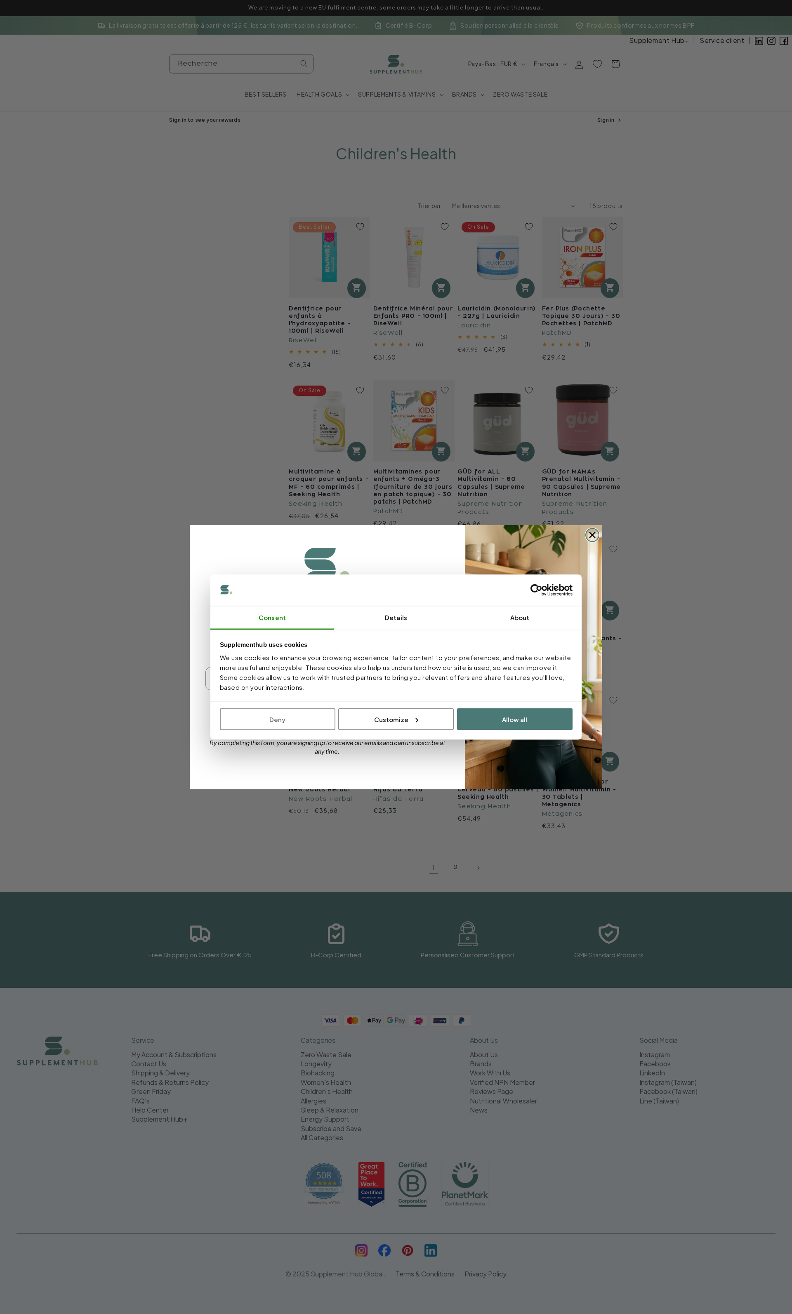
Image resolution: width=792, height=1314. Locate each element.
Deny (277, 719)
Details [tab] (396, 617)
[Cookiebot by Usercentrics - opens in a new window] (536, 590)
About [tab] (520, 617)
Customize (391, 719)
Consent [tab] (272, 617)
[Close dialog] (592, 535)
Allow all (514, 719)
